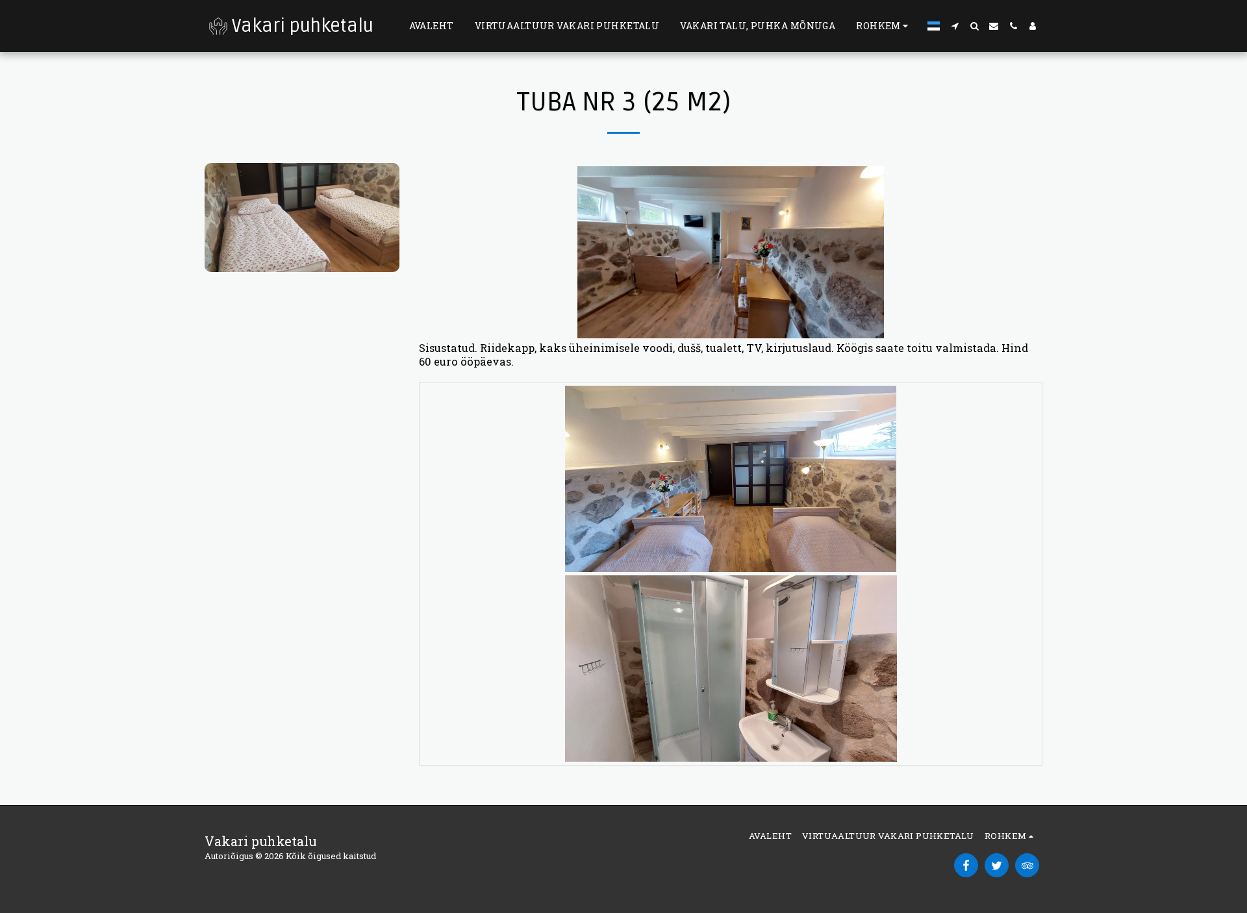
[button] (955, 26)
